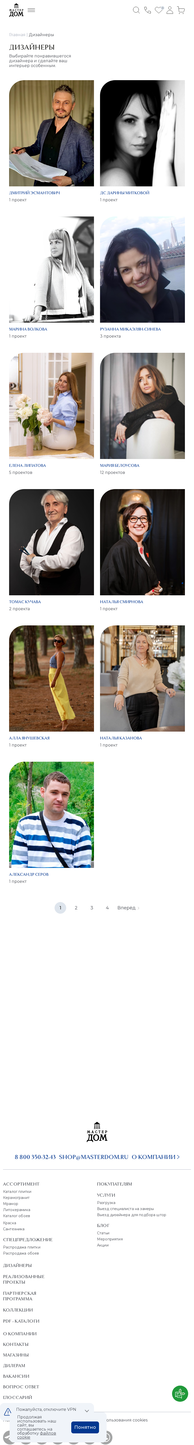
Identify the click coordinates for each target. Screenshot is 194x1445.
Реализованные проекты (23, 1279)
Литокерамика (16, 1210)
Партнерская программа (19, 1296)
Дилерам (14, 1365)
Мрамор (10, 1203)
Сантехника (14, 1229)
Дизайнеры (17, 1265)
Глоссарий (17, 1397)
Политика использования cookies (112, 1420)
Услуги (106, 1195)
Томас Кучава (25, 601)
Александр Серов (28, 874)
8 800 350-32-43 (35, 1157)
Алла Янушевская (29, 738)
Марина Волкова (28, 329)
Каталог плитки (17, 1191)
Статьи (103, 1233)
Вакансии (16, 1376)
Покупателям (114, 1184)
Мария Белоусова (119, 465)
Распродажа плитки (21, 1247)
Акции (103, 1245)
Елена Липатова (27, 465)
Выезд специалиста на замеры (125, 1209)
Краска (9, 1223)
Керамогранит (16, 1197)
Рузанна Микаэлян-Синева (130, 329)
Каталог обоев (16, 1216)
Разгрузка (106, 1202)
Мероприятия (110, 1239)
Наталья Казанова (121, 738)
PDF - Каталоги (21, 1321)
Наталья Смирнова (121, 601)
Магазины (16, 1355)
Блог (103, 1225)
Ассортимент (21, 1184)
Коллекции (18, 1310)
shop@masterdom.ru (94, 1157)
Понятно (85, 1427)
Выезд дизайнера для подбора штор (131, 1215)
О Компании (20, 1334)
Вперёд (126, 908)
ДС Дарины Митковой (124, 192)
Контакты (16, 1344)
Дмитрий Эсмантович (34, 192)
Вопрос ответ (21, 1387)
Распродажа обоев (21, 1253)
